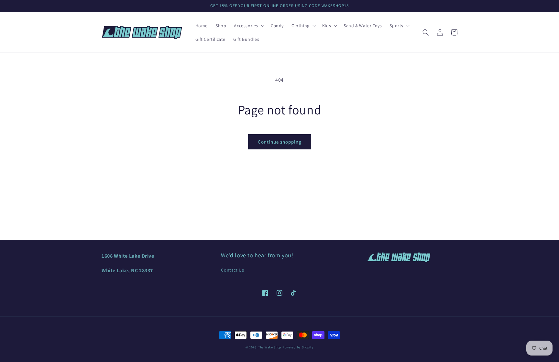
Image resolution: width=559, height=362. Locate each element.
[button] (248, 25)
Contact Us (232, 270)
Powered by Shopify (297, 347)
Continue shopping (279, 142)
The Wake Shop (269, 347)
